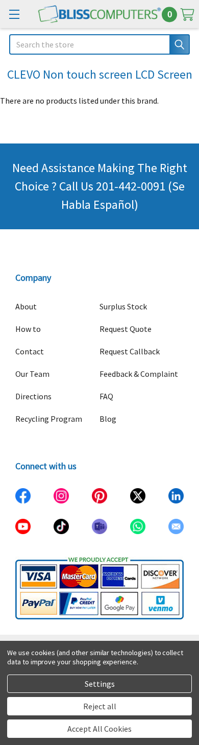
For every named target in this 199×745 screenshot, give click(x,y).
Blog (108, 419)
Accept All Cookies (99, 729)
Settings (100, 684)
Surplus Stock (123, 306)
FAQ (106, 396)
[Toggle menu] (14, 14)
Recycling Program (48, 419)
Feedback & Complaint (139, 374)
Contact (29, 351)
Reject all (99, 706)
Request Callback (130, 351)
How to (28, 329)
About (26, 306)
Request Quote (126, 329)
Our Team (32, 374)
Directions (33, 396)
